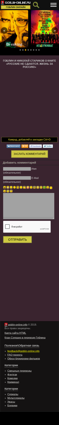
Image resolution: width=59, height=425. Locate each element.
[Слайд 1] (20, 50)
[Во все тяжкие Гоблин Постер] (14, 28)
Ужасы (11, 401)
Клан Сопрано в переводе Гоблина (25, 337)
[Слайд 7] (36, 50)
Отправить (17, 239)
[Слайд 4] (28, 50)
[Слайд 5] (31, 50)
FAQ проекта (14, 355)
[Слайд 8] (39, 50)
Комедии (12, 378)
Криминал (13, 382)
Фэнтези (12, 374)
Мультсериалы (16, 398)
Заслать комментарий (29, 154)
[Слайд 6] (33, 50)
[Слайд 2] (23, 50)
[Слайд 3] (25, 50)
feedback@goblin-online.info (23, 351)
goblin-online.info (17, 324)
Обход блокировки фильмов (23, 358)
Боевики (12, 405)
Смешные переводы (19, 370)
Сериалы (12, 394)
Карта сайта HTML (15, 333)
